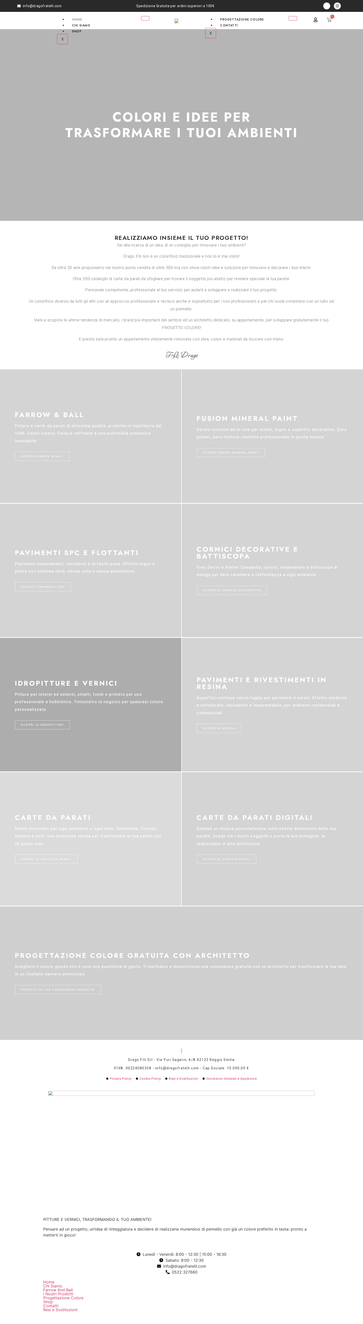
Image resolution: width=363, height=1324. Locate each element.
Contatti (229, 25)
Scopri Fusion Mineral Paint (231, 452)
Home (77, 19)
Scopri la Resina (219, 728)
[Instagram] (337, 5)
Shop (76, 31)
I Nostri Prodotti (58, 1294)
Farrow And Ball (58, 1290)
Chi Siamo (81, 25)
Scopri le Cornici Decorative (232, 590)
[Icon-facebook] (326, 5)
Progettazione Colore (242, 19)
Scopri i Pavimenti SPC (43, 587)
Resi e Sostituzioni (60, 1310)
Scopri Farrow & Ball (42, 456)
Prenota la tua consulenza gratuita (58, 989)
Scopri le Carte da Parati (46, 859)
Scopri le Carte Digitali (226, 859)
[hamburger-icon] (145, 18)
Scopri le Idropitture (42, 725)
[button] (181, 1294)
